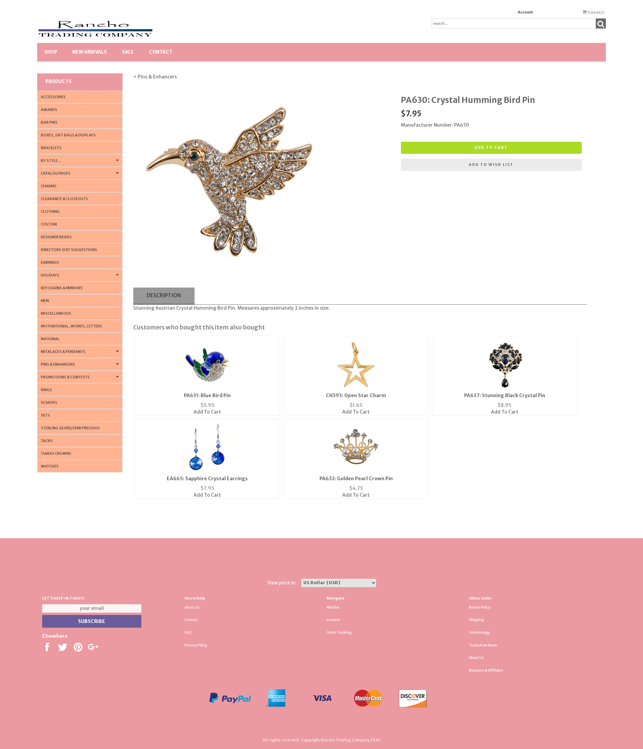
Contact (160, 52)
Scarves (49, 402)
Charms (49, 186)
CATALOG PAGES (55, 173)
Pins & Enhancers (58, 364)
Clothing (50, 211)
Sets (45, 415)
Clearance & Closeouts (64, 198)
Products (59, 81)
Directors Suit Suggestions (69, 249)
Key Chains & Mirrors (62, 288)
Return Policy (480, 607)
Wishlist (333, 607)
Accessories (53, 97)
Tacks (47, 440)
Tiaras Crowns (56, 453)
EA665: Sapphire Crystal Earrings (207, 479)
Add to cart (491, 147)
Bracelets (51, 147)
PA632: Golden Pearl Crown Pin (356, 479)
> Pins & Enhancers (155, 77)
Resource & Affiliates (486, 670)
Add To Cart (207, 412)
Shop (50, 52)
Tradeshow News (483, 645)
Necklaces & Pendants (63, 351)
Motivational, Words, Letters (71, 326)
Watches (50, 466)
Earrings (50, 262)
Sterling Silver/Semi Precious (70, 428)
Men (45, 300)
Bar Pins (49, 122)
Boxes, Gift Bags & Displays (68, 135)
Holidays (50, 275)
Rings (46, 389)
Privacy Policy (196, 645)
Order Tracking (339, 632)
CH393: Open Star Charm (356, 395)
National (50, 338)
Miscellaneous (56, 313)
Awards (49, 109)
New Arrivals (89, 52)
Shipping (476, 620)
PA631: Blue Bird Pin (207, 395)
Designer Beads (56, 237)
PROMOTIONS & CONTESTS (65, 377)
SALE (128, 52)
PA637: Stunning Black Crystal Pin (504, 395)
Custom (49, 224)
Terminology (479, 632)
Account (525, 12)
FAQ (188, 632)
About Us (192, 607)
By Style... (51, 160)
